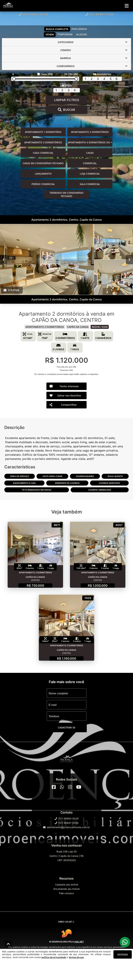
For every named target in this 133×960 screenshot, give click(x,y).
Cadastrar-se (66, 727)
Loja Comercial (90, 173)
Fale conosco (66, 893)
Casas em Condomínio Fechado (43, 163)
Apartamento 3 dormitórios (43, 142)
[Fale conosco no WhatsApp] (62, 787)
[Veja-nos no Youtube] (78, 787)
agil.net (79, 941)
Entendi (122, 954)
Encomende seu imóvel (66, 888)
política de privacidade (53, 957)
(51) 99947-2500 (101, 14)
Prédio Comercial (43, 184)
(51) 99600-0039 (35, 14)
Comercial (90, 163)
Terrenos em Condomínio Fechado (66, 194)
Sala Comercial (90, 184)
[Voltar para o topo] (8, 943)
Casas (90, 152)
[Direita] (129, 259)
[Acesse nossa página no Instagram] (70, 787)
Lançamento (43, 173)
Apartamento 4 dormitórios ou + (90, 142)
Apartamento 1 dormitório (43, 132)
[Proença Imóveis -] (66, 759)
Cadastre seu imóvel (66, 884)
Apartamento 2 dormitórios (90, 132)
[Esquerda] (3, 259)
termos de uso (76, 957)
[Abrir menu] (126, 6)
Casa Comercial (43, 152)
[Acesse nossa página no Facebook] (54, 787)
